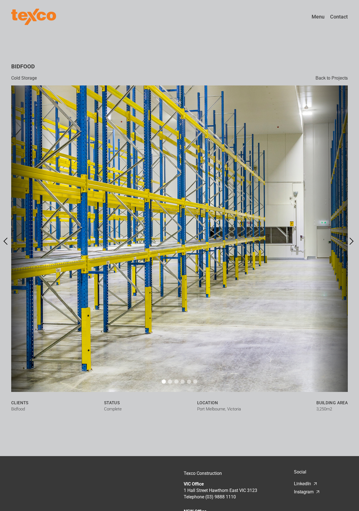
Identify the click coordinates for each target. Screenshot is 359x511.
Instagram (304, 491)
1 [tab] (164, 381)
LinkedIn (302, 483)
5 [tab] (189, 381)
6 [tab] (195, 381)
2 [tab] (170, 381)
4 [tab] (183, 381)
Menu (318, 17)
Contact (339, 17)
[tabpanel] (179, 238)
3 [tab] (176, 381)
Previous (7, 241)
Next (349, 241)
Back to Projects (332, 78)
